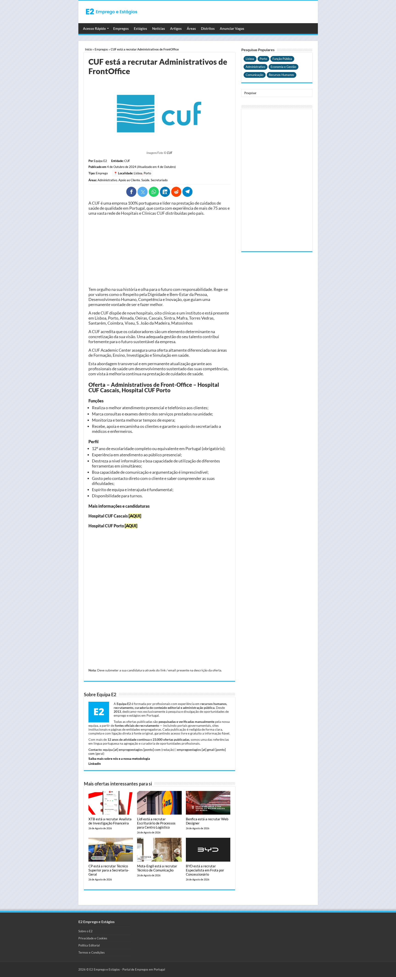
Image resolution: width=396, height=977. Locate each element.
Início (88, 49)
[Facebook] (131, 192)
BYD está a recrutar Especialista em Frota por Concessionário (205, 870)
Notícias (158, 28)
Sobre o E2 (85, 931)
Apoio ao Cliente (129, 180)
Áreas (191, 28)
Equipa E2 (100, 161)
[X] (143, 192)
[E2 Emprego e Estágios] (111, 11)
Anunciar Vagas (232, 28)
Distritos (208, 28)
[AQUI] (135, 515)
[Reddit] (176, 192)
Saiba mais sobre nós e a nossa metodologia (119, 758)
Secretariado (159, 180)
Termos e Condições (91, 952)
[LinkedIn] (165, 192)
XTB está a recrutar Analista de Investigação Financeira (110, 821)
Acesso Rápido (94, 28)
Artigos (176, 28)
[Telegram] (187, 192)
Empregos (121, 28)
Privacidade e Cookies (92, 938)
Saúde (145, 180)
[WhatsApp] (154, 192)
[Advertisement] (159, 251)
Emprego (102, 173)
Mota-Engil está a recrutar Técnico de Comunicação (157, 868)
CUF (169, 153)
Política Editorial (89, 945)
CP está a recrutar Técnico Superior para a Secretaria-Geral (108, 870)
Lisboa (138, 173)
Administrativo (107, 180)
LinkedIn (94, 763)
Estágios (140, 28)
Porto (147, 173)
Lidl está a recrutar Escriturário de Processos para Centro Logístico (156, 823)
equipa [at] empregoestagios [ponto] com (132, 750)
